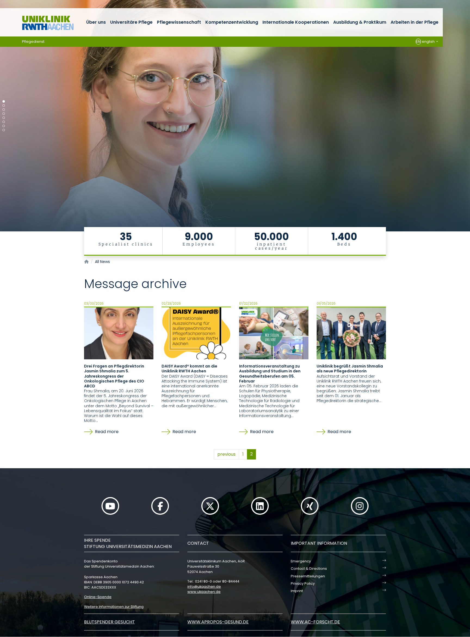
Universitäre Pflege (131, 22)
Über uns (96, 22)
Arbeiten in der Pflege (414, 22)
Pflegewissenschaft (179, 22)
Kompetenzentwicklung (231, 22)
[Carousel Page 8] (3, 130)
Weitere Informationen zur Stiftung (114, 606)
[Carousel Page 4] (3, 113)
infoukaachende (204, 586)
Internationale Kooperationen (295, 22)
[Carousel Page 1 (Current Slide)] (3, 101)
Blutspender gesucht (109, 622)
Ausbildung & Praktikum (359, 22)
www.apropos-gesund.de (218, 622)
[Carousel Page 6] (3, 122)
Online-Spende (98, 597)
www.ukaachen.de (204, 591)
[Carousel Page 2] (3, 105)
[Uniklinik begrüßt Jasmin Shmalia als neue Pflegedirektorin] (351, 333)
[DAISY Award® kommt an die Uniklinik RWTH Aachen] (196, 333)
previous (226, 454)
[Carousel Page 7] (3, 126)
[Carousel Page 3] (3, 109)
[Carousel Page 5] (3, 118)
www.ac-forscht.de (315, 622)
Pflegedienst (33, 41)
